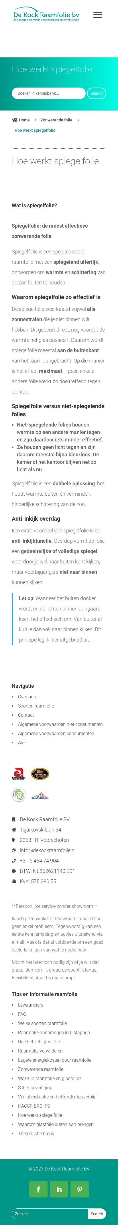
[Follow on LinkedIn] (59, 1189)
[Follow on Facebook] (38, 1189)
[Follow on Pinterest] (79, 1189)
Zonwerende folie (56, 120)
